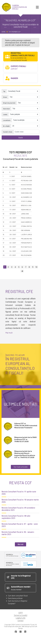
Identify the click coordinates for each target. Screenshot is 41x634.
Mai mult (9, 332)
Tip (4, 91)
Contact (21, 620)
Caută (20, 137)
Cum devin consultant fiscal (18, 596)
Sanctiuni (6, 109)
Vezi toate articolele (21, 467)
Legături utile (20, 618)
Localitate (6, 120)
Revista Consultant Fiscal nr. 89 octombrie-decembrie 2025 (19, 509)
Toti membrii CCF (15, 32)
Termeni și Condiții (20, 615)
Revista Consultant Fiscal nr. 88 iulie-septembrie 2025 (16, 517)
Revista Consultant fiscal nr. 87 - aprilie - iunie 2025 (20, 525)
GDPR (20, 612)
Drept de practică (9, 103)
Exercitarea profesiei (15, 598)
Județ (5, 114)
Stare (5, 97)
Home (3, 32)
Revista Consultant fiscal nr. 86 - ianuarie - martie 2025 (18, 533)
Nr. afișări (6, 126)
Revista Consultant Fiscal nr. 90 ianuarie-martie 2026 (20, 501)
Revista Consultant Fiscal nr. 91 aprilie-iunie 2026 (19, 492)
